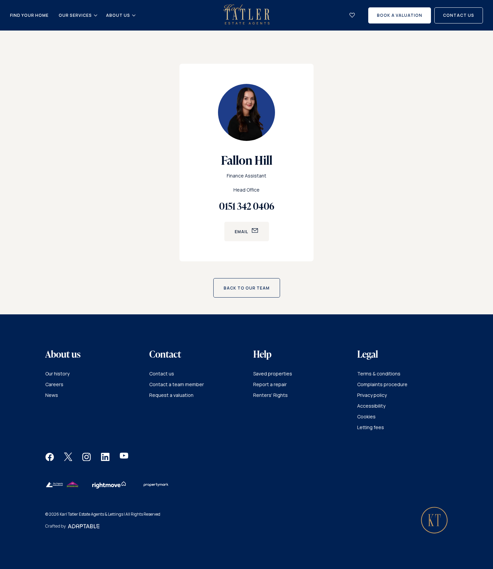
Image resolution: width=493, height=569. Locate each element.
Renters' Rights (270, 395)
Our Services (75, 15)
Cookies (366, 416)
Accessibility (371, 406)
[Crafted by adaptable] (72, 527)
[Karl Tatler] (246, 22)
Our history (57, 373)
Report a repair (270, 384)
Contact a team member (176, 384)
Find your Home (29, 15)
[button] (49, 459)
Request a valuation (171, 395)
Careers (54, 384)
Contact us (161, 373)
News (51, 395)
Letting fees (370, 427)
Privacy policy (372, 395)
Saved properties (272, 373)
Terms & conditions (378, 373)
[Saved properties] (352, 15)
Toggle (95, 15)
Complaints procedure (382, 384)
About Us (118, 15)
